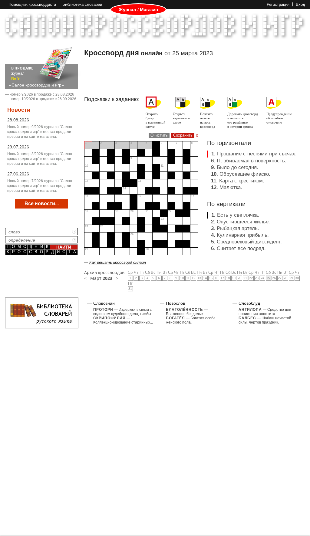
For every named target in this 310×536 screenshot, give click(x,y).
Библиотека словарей (82, 4)
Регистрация (278, 4)
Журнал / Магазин (138, 9)
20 (239, 278)
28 (285, 278)
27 (280, 278)
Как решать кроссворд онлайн (117, 262)
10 (182, 278)
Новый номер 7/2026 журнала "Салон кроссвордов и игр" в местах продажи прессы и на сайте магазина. (39, 186)
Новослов (175, 303)
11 (188, 278)
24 (262, 278)
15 (211, 278)
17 (222, 278)
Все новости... (42, 203)
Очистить (159, 135)
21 (245, 278)
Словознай (104, 303)
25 (268, 278)
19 (234, 278)
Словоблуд (249, 303)
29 (291, 278)
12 (193, 278)
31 (130, 288)
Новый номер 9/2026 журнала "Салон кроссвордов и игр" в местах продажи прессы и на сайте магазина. (39, 132)
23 (257, 278)
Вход (300, 4)
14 (205, 278)
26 (274, 278)
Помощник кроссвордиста (32, 4)
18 (228, 278)
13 (199, 278)
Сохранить (183, 135)
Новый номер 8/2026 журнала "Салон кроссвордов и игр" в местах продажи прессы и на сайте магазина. (39, 159)
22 (251, 278)
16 (216, 278)
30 (297, 278)
